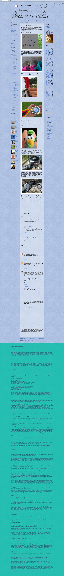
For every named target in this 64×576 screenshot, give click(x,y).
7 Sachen (47, 46)
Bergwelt (14, 81)
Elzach (52, 57)
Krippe (49, 74)
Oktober (14, 58)
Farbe (48, 58)
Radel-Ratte (48, 88)
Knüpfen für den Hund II (16, 131)
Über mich (20, 20)
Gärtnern (51, 61)
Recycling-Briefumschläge (15, 95)
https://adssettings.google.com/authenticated (39, 554)
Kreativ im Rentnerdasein (49, 132)
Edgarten (48, 119)
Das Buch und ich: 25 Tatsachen (15, 71)
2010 (13, 116)
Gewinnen (49, 62)
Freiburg (51, 59)
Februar (14, 106)
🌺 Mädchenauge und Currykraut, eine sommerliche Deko (49, 121)
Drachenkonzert (15, 66)
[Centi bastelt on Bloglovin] (49, 113)
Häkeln (47, 66)
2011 (13, 114)
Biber (52, 52)
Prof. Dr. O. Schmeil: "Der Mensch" (15, 77)
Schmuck (47, 96)
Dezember (14, 55)
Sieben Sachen (15, 63)
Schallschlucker (48, 95)
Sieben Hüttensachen (15, 79)
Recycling (47, 89)
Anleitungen (27, 20)
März (14, 104)
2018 (13, 51)
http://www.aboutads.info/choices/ (35, 474)
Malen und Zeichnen (49, 76)
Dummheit (47, 57)
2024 (13, 43)
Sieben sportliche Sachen (15, 97)
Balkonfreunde (15, 73)
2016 (13, 54)
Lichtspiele (14, 93)
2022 (13, 46)
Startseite (14, 20)
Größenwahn (47, 64)
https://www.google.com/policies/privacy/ (24, 554)
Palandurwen (26, 300)
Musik (46, 80)
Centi (27, 226)
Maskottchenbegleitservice (25, 152)
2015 (13, 109)
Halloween (47, 67)
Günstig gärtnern (49, 128)
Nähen (50, 80)
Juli (13, 62)
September (14, 59)
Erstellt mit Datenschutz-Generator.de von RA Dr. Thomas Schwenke (21, 571)
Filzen (47, 59)
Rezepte (47, 92)
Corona (47, 55)
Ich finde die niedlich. (14, 68)
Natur (47, 81)
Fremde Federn (50, 60)
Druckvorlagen (35, 20)
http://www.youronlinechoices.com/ (16, 475)
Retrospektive (49, 91)
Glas (46, 63)
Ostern (52, 85)
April (14, 103)
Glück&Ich (50, 63)
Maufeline (25, 271)
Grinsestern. (24, 30)
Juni (13, 100)
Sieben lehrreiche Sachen (16, 166)
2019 (13, 50)
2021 (13, 47)
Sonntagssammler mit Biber (16, 141)
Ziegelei (47, 109)
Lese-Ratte (47, 75)
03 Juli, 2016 (29, 215)
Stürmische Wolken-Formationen (49, 134)
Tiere (51, 101)
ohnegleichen (48, 85)
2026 (13, 40)
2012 (13, 113)
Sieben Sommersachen (15, 90)
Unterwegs (51, 103)
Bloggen (49, 53)
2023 (13, 44)
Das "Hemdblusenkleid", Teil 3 (15, 85)
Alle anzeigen (51, 140)
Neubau (47, 84)
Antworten (25, 222)
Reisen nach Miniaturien (49, 90)
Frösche (48, 61)
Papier (49, 86)
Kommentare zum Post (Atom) (28, 340)
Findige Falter (49, 129)
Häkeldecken (48, 65)
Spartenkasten (15, 82)
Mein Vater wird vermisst (16, 156)
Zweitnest (51, 109)
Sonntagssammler (16, 151)
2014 (13, 110)
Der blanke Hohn (16, 146)
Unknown (25, 262)
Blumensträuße (48, 54)
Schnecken (47, 97)
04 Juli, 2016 (31, 288)
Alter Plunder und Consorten (49, 47)
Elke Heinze (48, 136)
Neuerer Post (23, 338)
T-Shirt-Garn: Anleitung (16, 127)
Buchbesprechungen (44, 20)
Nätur (46, 82)
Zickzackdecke (48, 108)
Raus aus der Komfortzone (48, 138)
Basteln (47, 52)
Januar (14, 107)
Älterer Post (41, 338)
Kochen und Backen (49, 73)
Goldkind (25, 215)
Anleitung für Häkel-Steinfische (16, 122)
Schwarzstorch (16, 136)
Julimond (14, 74)
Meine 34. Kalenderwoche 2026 (50, 126)
